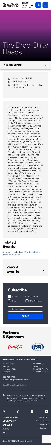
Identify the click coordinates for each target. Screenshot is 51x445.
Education (33, 296)
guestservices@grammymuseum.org (16, 379)
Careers (7, 425)
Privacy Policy (43, 417)
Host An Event (10, 417)
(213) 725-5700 (9, 377)
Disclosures (44, 428)
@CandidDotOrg (32, 401)
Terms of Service (42, 421)
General (15, 296)
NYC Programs (35, 301)
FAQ (4, 433)
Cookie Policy (43, 424)
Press (6, 429)
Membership (9, 421)
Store (14, 301)
